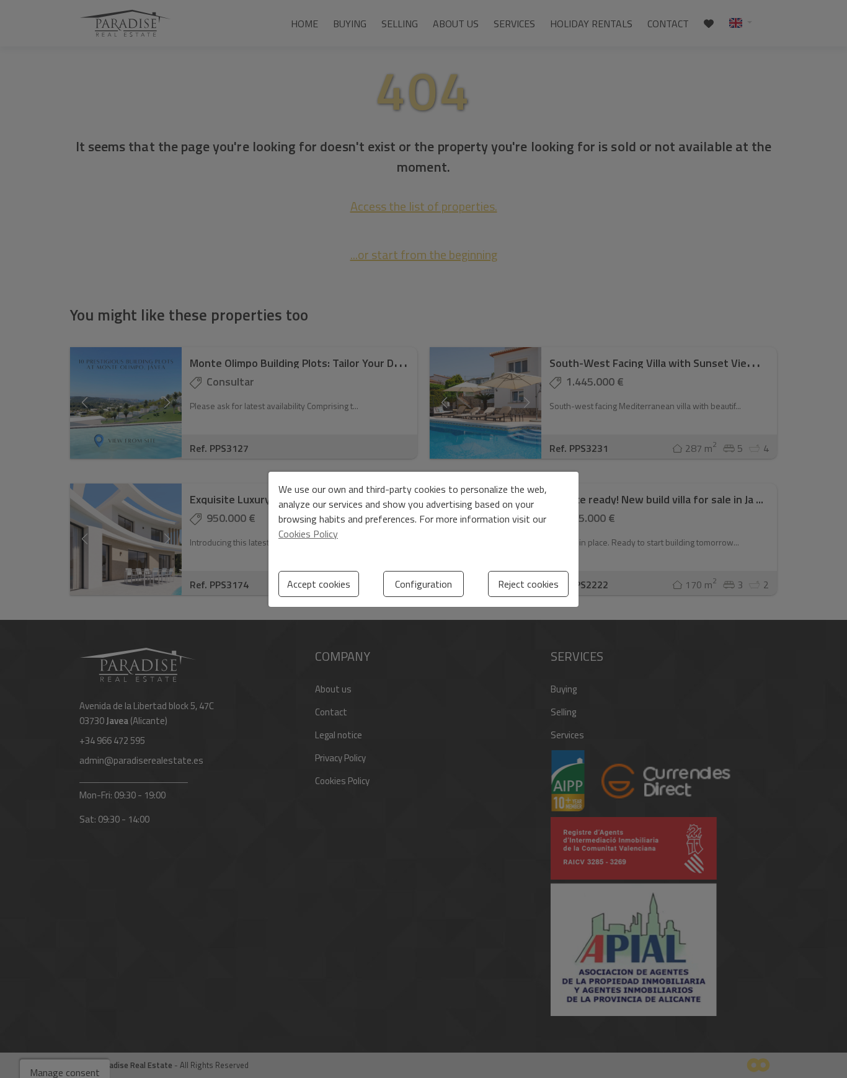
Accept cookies (318, 584)
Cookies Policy (308, 533)
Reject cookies (528, 584)
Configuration (423, 584)
